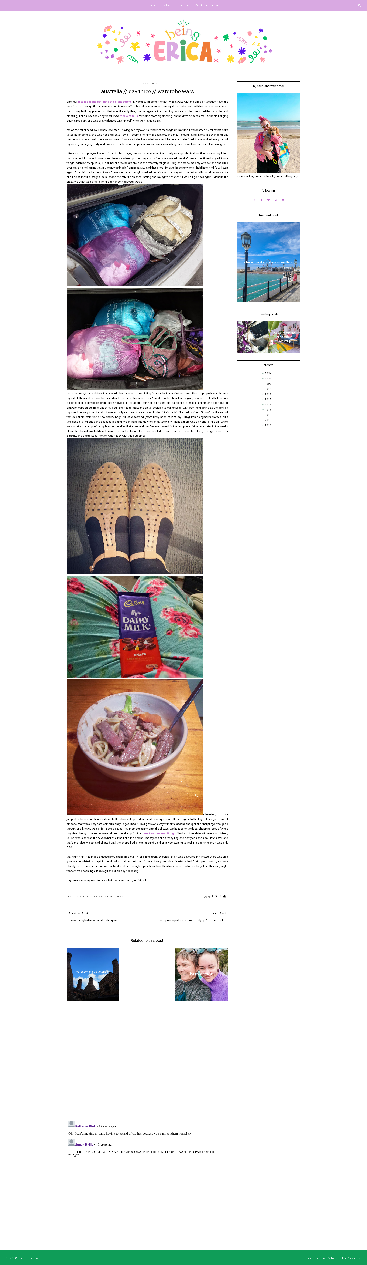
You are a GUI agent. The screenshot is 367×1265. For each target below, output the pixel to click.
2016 (268, 404)
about (168, 5)
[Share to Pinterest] (221, 897)
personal (109, 896)
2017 (268, 399)
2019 (268, 389)
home (154, 5)
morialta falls (129, 116)
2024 (268, 373)
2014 (268, 415)
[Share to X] (216, 897)
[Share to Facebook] (212, 897)
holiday (97, 896)
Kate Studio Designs (343, 1258)
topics (182, 5)
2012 (268, 425)
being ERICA (28, 1258)
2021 (268, 378)
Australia (85, 896)
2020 (268, 383)
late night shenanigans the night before (105, 101)
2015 (268, 409)
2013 (268, 420)
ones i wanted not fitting (158, 833)
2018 (268, 394)
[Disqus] (147, 1062)
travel (120, 896)
